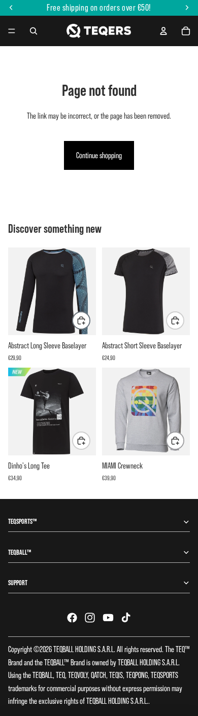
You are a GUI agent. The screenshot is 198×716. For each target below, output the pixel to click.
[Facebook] (72, 618)
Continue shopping (99, 155)
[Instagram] (90, 618)
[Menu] (11, 31)
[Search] (33, 31)
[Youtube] (108, 618)
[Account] (163, 31)
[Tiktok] (126, 618)
